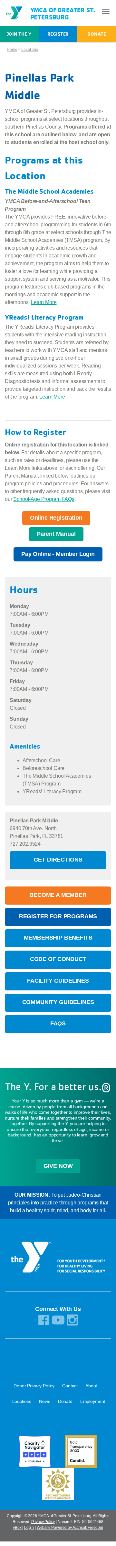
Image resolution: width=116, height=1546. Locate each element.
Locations (29, 49)
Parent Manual (56, 534)
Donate (96, 34)
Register (58, 34)
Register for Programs (58, 916)
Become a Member (58, 895)
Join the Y (19, 34)
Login (29, 1527)
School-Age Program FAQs (43, 499)
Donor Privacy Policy (34, 1385)
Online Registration (56, 517)
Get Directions (58, 859)
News (44, 1401)
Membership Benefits (58, 937)
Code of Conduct (58, 959)
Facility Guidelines (58, 980)
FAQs (58, 1023)
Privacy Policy (43, 1521)
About (91, 1385)
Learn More (43, 302)
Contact (70, 1385)
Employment (92, 1401)
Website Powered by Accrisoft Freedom (70, 1527)
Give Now (58, 1166)
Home (12, 49)
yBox (17, 1527)
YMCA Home (15, 12)
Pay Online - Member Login (58, 554)
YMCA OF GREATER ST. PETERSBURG (62, 13)
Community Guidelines (58, 1002)
